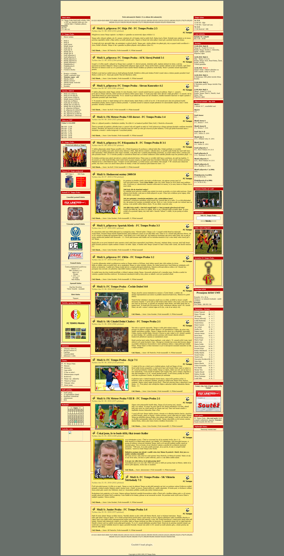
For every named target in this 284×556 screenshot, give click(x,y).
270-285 (186, 20)
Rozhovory (67, 376)
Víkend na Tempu (70, 381)
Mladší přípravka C (70, 62)
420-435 (160, 22)
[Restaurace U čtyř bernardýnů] (75, 220)
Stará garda (67, 68)
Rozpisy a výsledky (70, 73)
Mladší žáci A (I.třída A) (72, 104)
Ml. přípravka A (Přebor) (72, 112)
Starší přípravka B (70, 57)
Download (67, 84)
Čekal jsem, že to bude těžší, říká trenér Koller (122, 433)
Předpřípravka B (69, 66)
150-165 (140, 20)
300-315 (114, 22)
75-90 (113, 20)
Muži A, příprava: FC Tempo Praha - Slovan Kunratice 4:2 (130, 85)
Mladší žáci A (68, 51)
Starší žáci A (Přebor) (71, 101)
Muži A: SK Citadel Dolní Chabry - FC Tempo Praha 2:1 (129, 321)
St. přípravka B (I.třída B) (72, 110)
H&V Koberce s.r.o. (75, 270)
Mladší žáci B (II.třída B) (72, 106)
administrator (145, 470)
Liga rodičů (68, 370)
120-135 (129, 20)
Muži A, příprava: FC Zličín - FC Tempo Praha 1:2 (125, 257)
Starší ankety (68, 393)
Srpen (75, 408)
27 (75, 422)
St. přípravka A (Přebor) (71, 108)
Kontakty (67, 86)
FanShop (67, 352)
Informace (67, 368)
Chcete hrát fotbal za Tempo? (75, 145)
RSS (65, 400)
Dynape (75, 274)
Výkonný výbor (69, 383)
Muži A (66, 41)
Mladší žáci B (68, 53)
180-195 (152, 20)
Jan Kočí (110, 110)
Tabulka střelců (69, 79)
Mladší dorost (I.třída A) (72, 99)
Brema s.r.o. (76, 269)
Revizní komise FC (70, 350)
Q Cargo (75, 278)
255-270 (181, 20)
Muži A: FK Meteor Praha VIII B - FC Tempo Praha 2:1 (128, 398)
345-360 (131, 22)
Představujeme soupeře (71, 374)
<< (71, 408)
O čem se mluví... (70, 372)
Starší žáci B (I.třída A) (71, 103)
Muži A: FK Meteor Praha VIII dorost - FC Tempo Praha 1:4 (131, 117)
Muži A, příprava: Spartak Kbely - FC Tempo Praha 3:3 (128, 225)
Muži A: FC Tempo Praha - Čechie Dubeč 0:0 (122, 286)
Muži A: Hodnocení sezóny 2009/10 (116, 174)
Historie (66, 366)
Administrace (68, 398)
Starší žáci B (68, 50)
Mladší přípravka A (70, 59)
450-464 (172, 22)
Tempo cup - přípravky (71, 379)
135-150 (135, 20)
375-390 (143, 22)
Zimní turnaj (68, 385)
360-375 (137, 22)
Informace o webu (69, 356)
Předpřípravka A (69, 64)
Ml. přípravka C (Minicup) (73, 115)
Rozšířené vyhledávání (71, 396)
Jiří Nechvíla (111, 50)
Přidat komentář (136, 50)
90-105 (118, 20)
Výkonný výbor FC (70, 348)
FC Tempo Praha (69, 364)
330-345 (126, 22)
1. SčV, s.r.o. (75, 276)
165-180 (146, 20)
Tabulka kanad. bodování (72, 82)
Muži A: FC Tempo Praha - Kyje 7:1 (117, 360)
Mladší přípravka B (70, 61)
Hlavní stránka (68, 37)
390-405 (149, 22)
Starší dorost (68, 44)
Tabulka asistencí (69, 81)
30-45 (101, 20)
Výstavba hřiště (69, 354)
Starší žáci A (68, 48)
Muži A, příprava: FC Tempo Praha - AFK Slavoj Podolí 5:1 (130, 57)
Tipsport (75, 298)
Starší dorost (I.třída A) (71, 97)
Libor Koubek (112, 78)
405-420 (154, 22)
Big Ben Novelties (76, 287)
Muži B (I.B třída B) (71, 95)
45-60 (105, 20)
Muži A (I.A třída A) (70, 94)
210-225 (163, 20)
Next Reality (75, 279)
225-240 (169, 20)
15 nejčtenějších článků (71, 394)
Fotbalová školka (69, 70)
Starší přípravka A (70, 55)
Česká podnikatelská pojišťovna (75, 267)
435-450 (166, 22)
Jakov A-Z (75, 272)
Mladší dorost (68, 46)
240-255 (175, 20)
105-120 (123, 20)
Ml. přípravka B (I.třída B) (73, 114)
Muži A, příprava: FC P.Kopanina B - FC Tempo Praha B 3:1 (131, 142)
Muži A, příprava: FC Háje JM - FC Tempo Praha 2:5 (127, 28)
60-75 (109, 20)
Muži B (66, 42)
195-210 (158, 20)
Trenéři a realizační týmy (72, 75)
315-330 (120, 22)
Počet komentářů (122, 50)
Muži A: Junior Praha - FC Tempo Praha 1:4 (122, 509)
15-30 (97, 20)
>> (80, 408)
